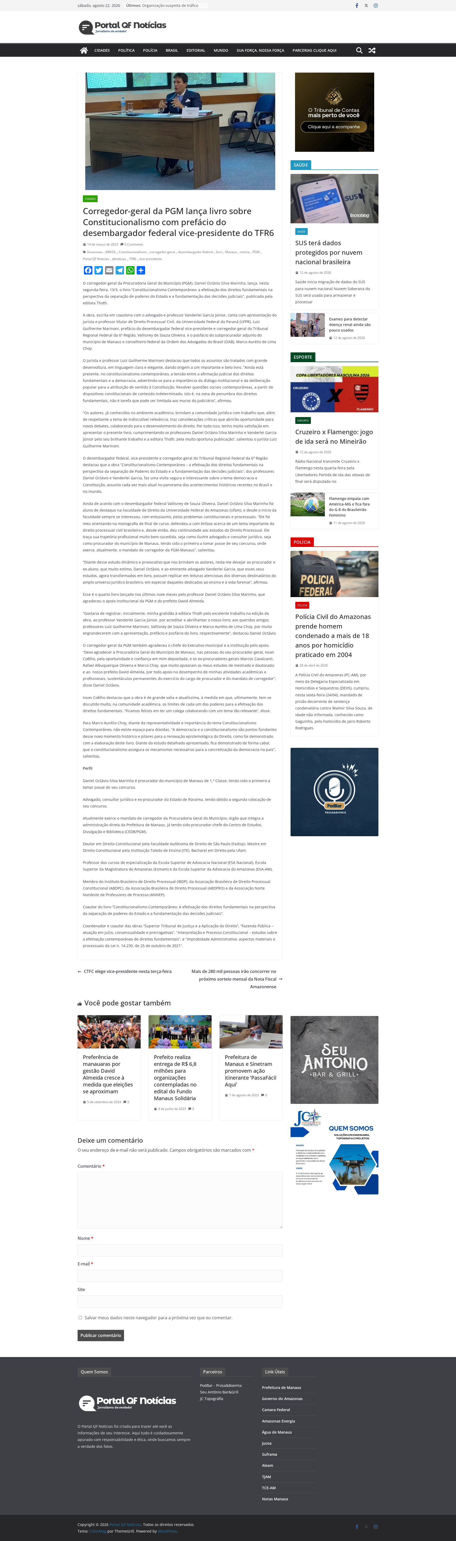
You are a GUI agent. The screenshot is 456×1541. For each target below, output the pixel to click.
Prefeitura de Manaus (281, 1387)
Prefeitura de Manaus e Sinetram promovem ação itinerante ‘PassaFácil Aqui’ (250, 1070)
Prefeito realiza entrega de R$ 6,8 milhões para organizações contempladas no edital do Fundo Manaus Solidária (175, 1077)
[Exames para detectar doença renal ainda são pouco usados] (308, 328)
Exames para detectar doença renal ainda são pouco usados (349, 324)
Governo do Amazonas (282, 1398)
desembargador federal (195, 252)
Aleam (267, 1465)
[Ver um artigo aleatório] (372, 50)
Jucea (267, 1443)
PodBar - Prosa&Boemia (221, 1385)
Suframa (269, 1454)
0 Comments (134, 244)
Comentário (91, 1166)
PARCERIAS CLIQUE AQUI (314, 50)
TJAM (266, 1476)
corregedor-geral (162, 252)
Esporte (303, 420)
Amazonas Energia (278, 1421)
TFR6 (132, 259)
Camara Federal (276, 1409)
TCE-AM (269, 1487)
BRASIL (111, 252)
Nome (85, 1238)
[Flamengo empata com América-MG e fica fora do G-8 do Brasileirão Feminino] (308, 511)
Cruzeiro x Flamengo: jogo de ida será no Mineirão (334, 436)
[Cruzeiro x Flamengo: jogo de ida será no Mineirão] (334, 389)
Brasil (172, 50)
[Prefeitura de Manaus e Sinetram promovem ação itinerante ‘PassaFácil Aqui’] (251, 1019)
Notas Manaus (275, 1498)
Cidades (102, 50)
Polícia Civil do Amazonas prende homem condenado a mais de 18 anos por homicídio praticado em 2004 (333, 635)
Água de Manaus (277, 1432)
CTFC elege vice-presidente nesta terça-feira (128, 971)
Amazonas (95, 252)
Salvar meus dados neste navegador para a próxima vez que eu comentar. (158, 1318)
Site (81, 1289)
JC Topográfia (211, 1398)
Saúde (301, 231)
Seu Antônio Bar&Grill (219, 1392)
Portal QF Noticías (96, 259)
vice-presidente (150, 259)
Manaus (231, 252)
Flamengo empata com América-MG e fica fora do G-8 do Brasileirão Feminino (349, 507)
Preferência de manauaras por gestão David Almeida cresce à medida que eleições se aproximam (108, 1074)
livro (219, 252)
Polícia (150, 50)
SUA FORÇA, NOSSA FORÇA (260, 50)
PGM (256, 252)
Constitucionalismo (133, 252)
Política (126, 50)
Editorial (196, 50)
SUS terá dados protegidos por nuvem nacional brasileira (329, 252)
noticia (245, 252)
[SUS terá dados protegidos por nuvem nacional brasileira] (334, 198)
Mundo (221, 50)
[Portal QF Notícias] (84, 50)
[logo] (128, 1385)
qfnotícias (119, 259)
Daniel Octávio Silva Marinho (219, 283)
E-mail (85, 1264)
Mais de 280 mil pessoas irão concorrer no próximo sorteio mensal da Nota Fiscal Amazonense (234, 979)
